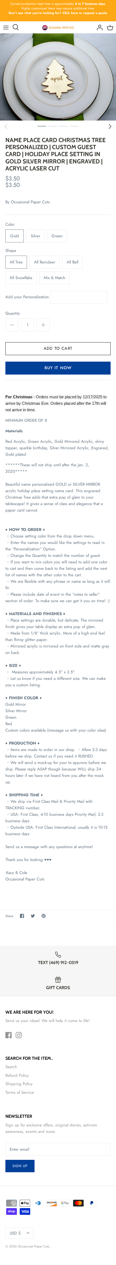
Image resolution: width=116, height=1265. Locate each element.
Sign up (20, 1165)
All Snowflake (21, 278)
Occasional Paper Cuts (30, 202)
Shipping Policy (19, 1084)
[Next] (110, 126)
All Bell (72, 262)
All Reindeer (44, 262)
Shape (10, 250)
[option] (58, 77)
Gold (14, 236)
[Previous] (6, 126)
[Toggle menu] (6, 27)
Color (10, 224)
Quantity (12, 313)
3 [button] (63, 126)
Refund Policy (17, 1075)
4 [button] (74, 126)
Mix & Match (54, 278)
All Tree (16, 262)
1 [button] (41, 126)
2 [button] (52, 126)
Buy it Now (58, 368)
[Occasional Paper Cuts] (58, 27)
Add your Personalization (27, 297)
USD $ (15, 1233)
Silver (35, 236)
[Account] (98, 27)
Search (11, 1067)
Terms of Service (19, 1092)
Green (57, 236)
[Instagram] (19, 1035)
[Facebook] (8, 1035)
